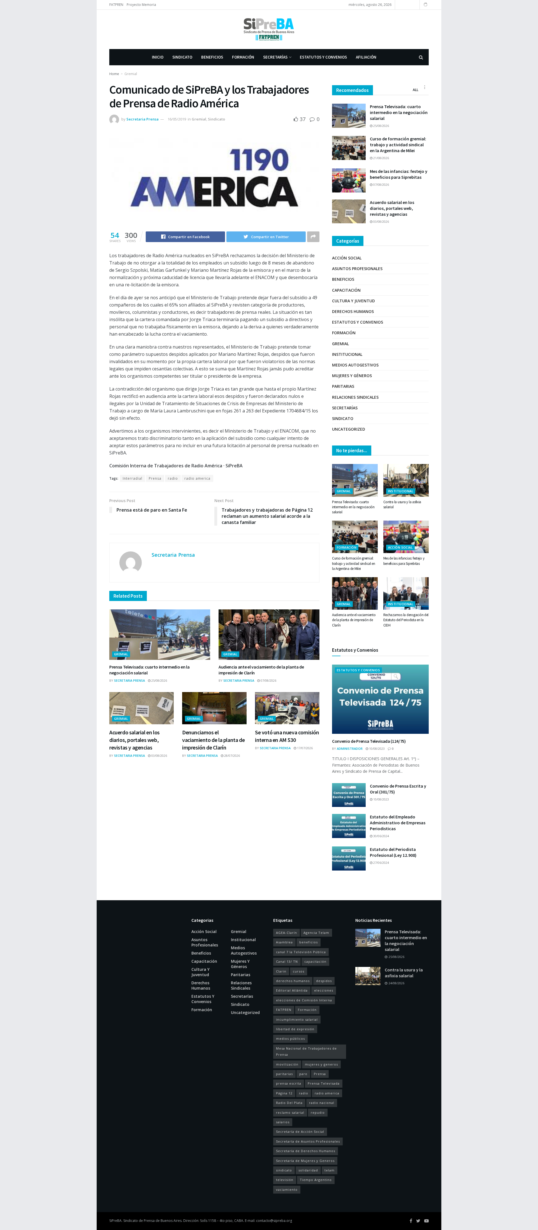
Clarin (281, 971)
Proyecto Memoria (141, 4)
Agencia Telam (316, 932)
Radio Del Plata (289, 1103)
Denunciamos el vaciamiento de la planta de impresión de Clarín (213, 740)
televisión (284, 1180)
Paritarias (343, 386)
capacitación (315, 961)
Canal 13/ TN (287, 961)
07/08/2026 (268, 680)
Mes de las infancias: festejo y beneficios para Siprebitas (398, 174)
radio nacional (321, 1103)
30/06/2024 (380, 836)
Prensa (155, 478)
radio (173, 478)
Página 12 (284, 1093)
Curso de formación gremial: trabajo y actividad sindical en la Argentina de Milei (398, 144)
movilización (287, 1064)
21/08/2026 (380, 158)
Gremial (130, 73)
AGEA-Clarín (286, 932)
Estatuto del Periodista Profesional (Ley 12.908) (393, 852)
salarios (282, 1122)
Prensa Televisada (324, 1083)
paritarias (284, 1074)
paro (303, 1074)
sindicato (284, 1170)
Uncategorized (348, 429)
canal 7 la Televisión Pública (301, 952)
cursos (298, 971)
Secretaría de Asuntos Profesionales (308, 1141)
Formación (243, 57)
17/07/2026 (304, 748)
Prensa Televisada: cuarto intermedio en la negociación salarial (399, 112)
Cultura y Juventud (353, 300)
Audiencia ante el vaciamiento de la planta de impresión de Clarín (353, 619)
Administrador (350, 748)
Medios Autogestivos (355, 365)
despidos (324, 981)
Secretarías (275, 57)
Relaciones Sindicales (355, 397)
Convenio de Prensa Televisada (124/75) (369, 741)
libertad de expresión (295, 1029)
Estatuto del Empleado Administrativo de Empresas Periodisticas (397, 822)
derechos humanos (293, 981)
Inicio (157, 57)
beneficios (308, 942)
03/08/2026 (158, 755)
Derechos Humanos (353, 311)
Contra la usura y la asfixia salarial (404, 972)
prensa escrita (288, 1083)
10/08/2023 (376, 748)
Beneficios (212, 57)
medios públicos (290, 1038)
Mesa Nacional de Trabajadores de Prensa (306, 1051)
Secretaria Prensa (142, 119)
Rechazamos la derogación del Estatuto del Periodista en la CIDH (406, 619)
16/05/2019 (177, 119)
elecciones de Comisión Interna (304, 1000)
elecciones (323, 990)
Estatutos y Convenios (323, 57)
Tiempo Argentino (316, 1180)
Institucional (347, 354)
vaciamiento (287, 1189)
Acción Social (346, 258)
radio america (197, 478)
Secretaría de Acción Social (300, 1131)
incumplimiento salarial (297, 1019)
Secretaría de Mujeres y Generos (305, 1161)
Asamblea (284, 942)
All (415, 89)
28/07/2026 (231, 755)
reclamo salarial (290, 1112)
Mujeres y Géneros (352, 375)
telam (329, 1170)
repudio (318, 1112)
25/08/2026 (158, 680)
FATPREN (116, 4)
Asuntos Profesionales (357, 268)
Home (114, 73)
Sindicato (182, 57)
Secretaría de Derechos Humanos (305, 1151)
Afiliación (366, 57)
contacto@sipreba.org (274, 1220)
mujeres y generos (321, 1064)
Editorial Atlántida (292, 990)
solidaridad (308, 1170)
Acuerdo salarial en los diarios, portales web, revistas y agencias (134, 740)
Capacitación (346, 290)
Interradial (132, 478)
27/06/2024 (380, 862)
